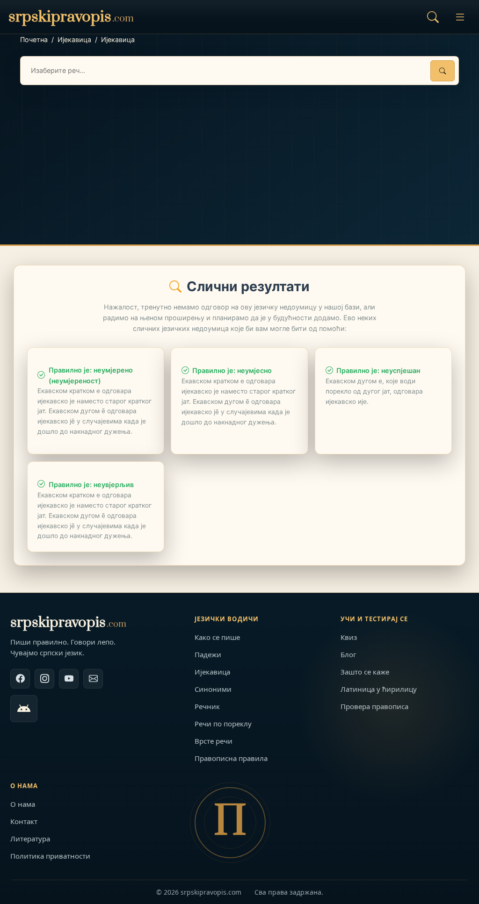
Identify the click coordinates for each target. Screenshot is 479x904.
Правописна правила (231, 758)
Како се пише (217, 637)
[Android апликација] (23, 708)
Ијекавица (74, 39)
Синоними (213, 689)
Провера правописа (374, 706)
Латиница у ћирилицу (379, 689)
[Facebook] (20, 679)
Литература (30, 838)
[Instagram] (44, 679)
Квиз (349, 637)
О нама (22, 804)
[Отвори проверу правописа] (432, 17)
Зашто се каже (365, 671)
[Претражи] (442, 70)
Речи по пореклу (223, 723)
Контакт (23, 821)
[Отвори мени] (460, 17)
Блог (348, 654)
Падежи (208, 654)
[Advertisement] (239, 155)
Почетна (34, 39)
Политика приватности (50, 856)
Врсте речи (213, 741)
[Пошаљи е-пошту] (93, 679)
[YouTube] (69, 679)
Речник (207, 706)
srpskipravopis (68, 622)
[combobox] (239, 70)
